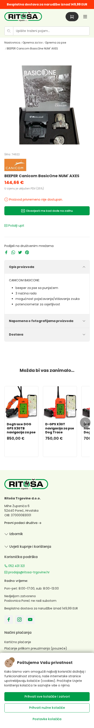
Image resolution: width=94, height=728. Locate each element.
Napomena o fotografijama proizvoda (41, 321)
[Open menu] (85, 16)
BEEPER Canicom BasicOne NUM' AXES (32, 48)
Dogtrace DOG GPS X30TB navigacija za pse (21, 428)
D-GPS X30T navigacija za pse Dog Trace (59, 428)
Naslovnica (12, 42)
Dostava (16, 334)
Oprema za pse (55, 42)
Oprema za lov (33, 42)
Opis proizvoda (21, 267)
